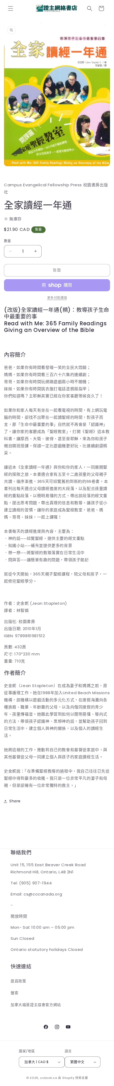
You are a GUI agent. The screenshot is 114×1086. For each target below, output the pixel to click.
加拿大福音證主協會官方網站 (36, 1004)
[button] (10, 8)
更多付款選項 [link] (57, 298)
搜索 (14, 993)
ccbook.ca (48, 1078)
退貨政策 (18, 981)
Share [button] (15, 801)
